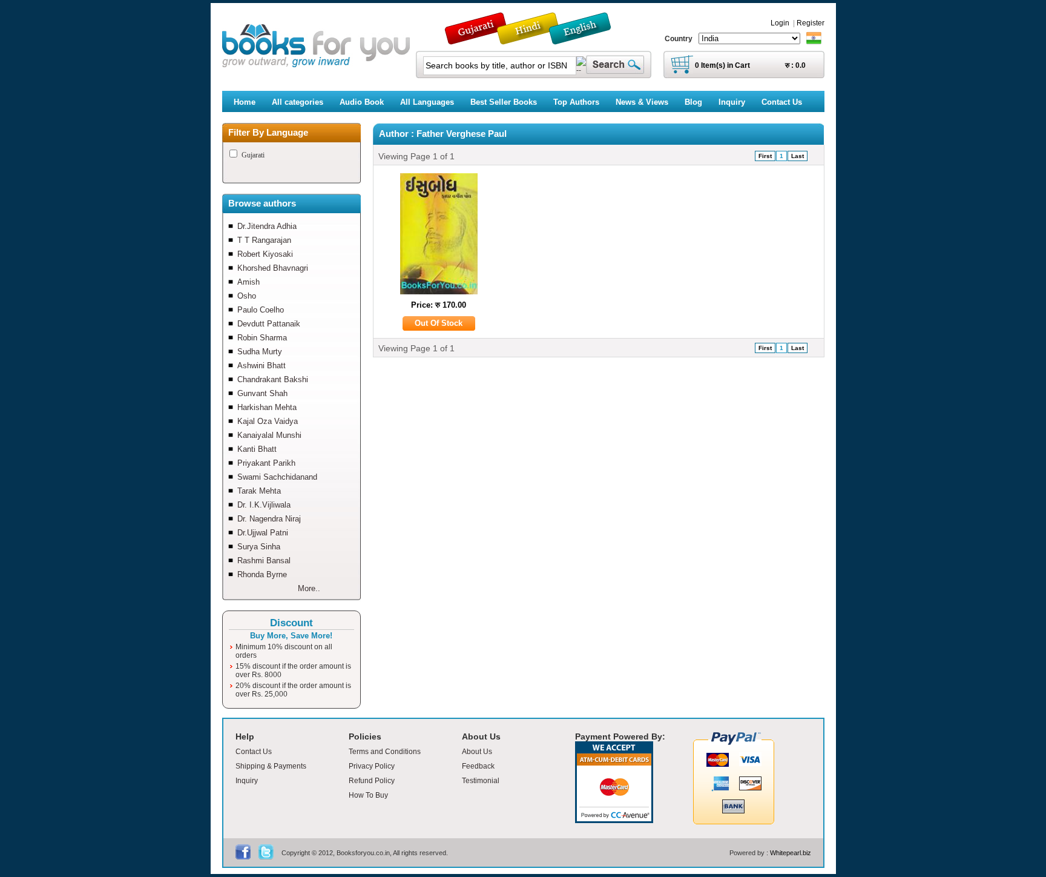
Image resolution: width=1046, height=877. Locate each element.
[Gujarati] (477, 39)
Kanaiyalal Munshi (269, 435)
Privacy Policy (372, 766)
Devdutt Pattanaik (268, 323)
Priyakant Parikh (266, 463)
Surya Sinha (258, 546)
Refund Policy (372, 780)
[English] (586, 39)
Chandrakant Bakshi (272, 379)
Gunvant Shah (262, 393)
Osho (246, 295)
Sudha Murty (259, 351)
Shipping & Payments (270, 766)
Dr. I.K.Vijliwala (264, 504)
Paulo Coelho (260, 309)
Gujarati (253, 155)
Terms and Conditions (385, 751)
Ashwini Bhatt (261, 365)
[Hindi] (536, 39)
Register (810, 23)
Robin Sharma (262, 337)
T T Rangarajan (264, 240)
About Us (477, 751)
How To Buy (368, 795)
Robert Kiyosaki (265, 254)
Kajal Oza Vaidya (267, 421)
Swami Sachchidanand (277, 477)
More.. (309, 588)
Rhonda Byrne (262, 574)
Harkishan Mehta (267, 407)
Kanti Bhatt (257, 449)
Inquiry (246, 780)
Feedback (478, 766)
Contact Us (253, 751)
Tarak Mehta (259, 490)
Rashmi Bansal (264, 560)
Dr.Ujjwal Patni (262, 532)
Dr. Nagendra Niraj (269, 518)
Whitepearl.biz (790, 852)
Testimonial (480, 780)
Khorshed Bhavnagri (272, 268)
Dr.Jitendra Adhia (267, 226)
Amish (248, 281)
